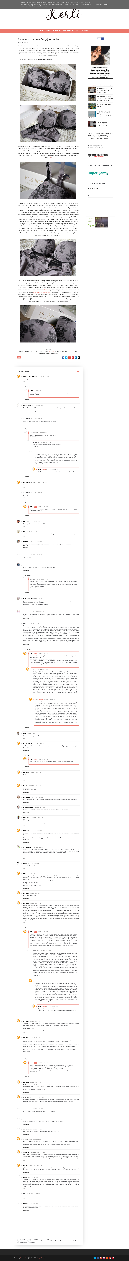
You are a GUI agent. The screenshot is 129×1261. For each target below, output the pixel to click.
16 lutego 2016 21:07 (36, 555)
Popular (94, 85)
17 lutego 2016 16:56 (37, 797)
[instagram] (104, 1258)
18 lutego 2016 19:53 (35, 1082)
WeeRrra (26, 1037)
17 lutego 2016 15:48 (35, 772)
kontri (25, 1203)
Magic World (27, 817)
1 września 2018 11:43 (41, 1152)
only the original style (30, 376)
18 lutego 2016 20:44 (43, 433)
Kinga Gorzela (27, 598)
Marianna (26, 1177)
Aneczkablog (27, 847)
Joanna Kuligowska (29, 1152)
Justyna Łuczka (27, 1097)
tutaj (49, 157)
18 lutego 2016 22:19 (47, 981)
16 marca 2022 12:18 (33, 1203)
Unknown (26, 772)
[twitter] (94, 1258)
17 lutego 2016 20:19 (36, 830)
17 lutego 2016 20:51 (37, 847)
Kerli (39, 469)
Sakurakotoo (27, 405)
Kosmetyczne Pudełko (29, 482)
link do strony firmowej (68, 1143)
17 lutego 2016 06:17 (45, 565)
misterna (26, 1119)
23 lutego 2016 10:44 (38, 1097)
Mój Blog (25, 545)
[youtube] (110, 1258)
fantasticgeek (27, 743)
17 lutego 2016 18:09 (39, 807)
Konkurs (25, 547)
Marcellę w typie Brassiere (41, 292)
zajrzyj (46, 1154)
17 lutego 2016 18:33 (37, 817)
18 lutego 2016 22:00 (45, 951)
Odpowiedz (26, 381)
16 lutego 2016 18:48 (37, 405)
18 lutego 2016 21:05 (43, 579)
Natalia (25, 521)
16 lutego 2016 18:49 (36, 418)
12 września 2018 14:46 (35, 1165)
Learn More (99, 4)
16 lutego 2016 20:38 (36, 541)
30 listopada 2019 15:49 (33, 1193)
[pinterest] (113, 1258)
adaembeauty (27, 797)
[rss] (107, 1258)
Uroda (78, 31)
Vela (24, 733)
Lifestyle (85, 31)
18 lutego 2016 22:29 (51, 1006)
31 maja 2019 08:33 (34, 1177)
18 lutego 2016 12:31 (35, 1021)
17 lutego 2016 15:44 (38, 743)
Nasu (24, 873)
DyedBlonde (26, 541)
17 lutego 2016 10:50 (43, 653)
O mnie (48, 31)
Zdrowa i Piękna (28, 612)
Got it (106, 4)
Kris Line (47, 290)
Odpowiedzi (28, 387)
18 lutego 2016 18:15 (43, 1063)
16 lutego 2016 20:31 (31, 531)
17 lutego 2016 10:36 (33, 623)
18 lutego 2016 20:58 (51, 469)
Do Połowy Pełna (28, 807)
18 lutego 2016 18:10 (34, 1037)
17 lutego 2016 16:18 (35, 785)
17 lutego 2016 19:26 (42, 669)
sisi (24, 531)
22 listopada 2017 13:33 (35, 1119)
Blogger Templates (42, 1258)
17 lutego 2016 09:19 (38, 612)
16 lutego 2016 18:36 (43, 376)
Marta (25, 863)
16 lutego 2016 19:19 (36, 492)
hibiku (34, 669)
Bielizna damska (28, 1109)
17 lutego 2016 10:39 (32, 733)
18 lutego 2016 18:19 (43, 931)
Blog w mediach (68, 31)
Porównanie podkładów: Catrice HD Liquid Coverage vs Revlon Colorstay (105, 98)
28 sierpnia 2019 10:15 (39, 390)
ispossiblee (26, 830)
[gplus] (101, 1258)
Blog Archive (107, 85)
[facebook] (98, 1258)
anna (31, 390)
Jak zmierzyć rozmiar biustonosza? (32, 1168)
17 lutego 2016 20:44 (49, 699)
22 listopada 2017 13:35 (35, 1129)
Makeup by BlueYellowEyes (31, 565)
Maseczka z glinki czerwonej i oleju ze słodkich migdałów (103, 124)
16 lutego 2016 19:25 (43, 506)
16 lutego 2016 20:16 (34, 521)
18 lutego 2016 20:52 (48, 452)
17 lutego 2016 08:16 (38, 598)
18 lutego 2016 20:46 (45, 442)
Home (42, 31)
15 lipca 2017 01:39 (38, 1109)
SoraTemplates (24, 1258)
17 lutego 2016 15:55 (43, 759)
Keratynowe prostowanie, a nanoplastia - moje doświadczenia (104, 90)
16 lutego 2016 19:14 (42, 482)
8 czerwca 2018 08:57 (35, 1139)
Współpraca (57, 31)
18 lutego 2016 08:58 (35, 893)
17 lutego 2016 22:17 (32, 873)
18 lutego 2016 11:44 (35, 903)
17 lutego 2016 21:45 (33, 863)
